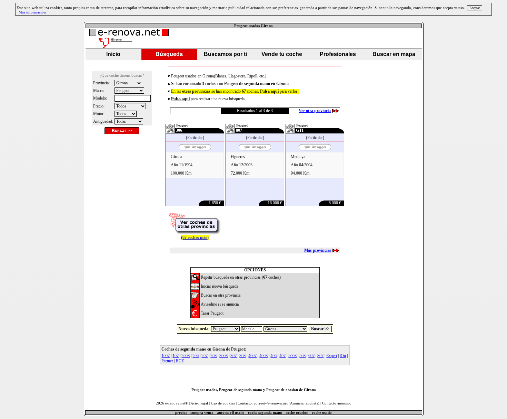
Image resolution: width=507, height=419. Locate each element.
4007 (252, 355)
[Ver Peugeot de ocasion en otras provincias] (195, 233)
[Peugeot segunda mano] (195, 280)
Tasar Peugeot (212, 313)
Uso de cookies (223, 403)
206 (195, 355)
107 (175, 355)
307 (233, 355)
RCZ (180, 361)
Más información (32, 12)
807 (320, 355)
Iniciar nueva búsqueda (219, 286)
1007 (165, 355)
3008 (223, 355)
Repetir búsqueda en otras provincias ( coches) (241, 277)
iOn (343, 355)
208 (213, 355)
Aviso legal (199, 403)
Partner (167, 361)
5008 (292, 355)
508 (302, 355)
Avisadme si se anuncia (220, 304)
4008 (263, 355)
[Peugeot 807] (255, 149)
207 (204, 355)
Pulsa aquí (180, 98)
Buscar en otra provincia (220, 295)
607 (311, 355)
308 (242, 355)
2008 (185, 355)
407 (282, 355)
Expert (331, 355)
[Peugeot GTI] (315, 149)
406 (273, 355)
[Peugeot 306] (195, 149)
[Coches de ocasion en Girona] (195, 289)
